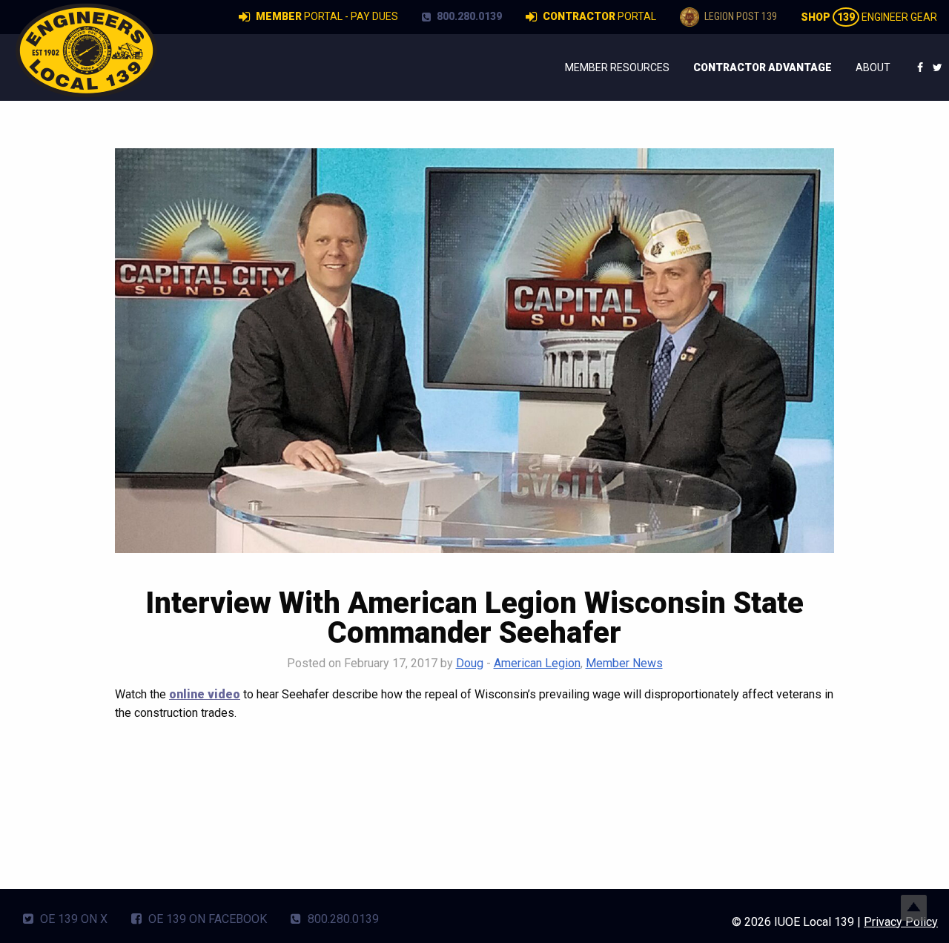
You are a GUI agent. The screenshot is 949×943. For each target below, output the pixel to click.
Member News (624, 663)
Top (914, 908)
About (873, 67)
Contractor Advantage (762, 67)
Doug (469, 663)
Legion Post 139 (739, 16)
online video (204, 694)
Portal (599, 16)
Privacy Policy (901, 922)
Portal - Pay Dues (327, 16)
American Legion (537, 663)
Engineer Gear (869, 17)
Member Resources (617, 67)
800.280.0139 (468, 16)
